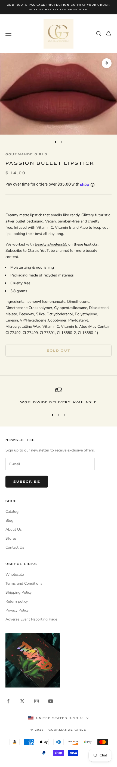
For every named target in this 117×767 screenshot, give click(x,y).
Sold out (58, 350)
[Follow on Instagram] (36, 701)
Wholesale (14, 574)
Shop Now (78, 9)
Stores (11, 538)
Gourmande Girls (26, 154)
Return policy (16, 601)
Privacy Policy (17, 610)
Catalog (12, 511)
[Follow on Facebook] (8, 701)
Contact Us (14, 547)
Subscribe (26, 481)
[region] (58, 396)
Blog (9, 520)
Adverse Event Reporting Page (31, 619)
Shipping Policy (18, 592)
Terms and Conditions (23, 583)
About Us (13, 529)
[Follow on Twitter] (22, 701)
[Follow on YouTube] (50, 701)
